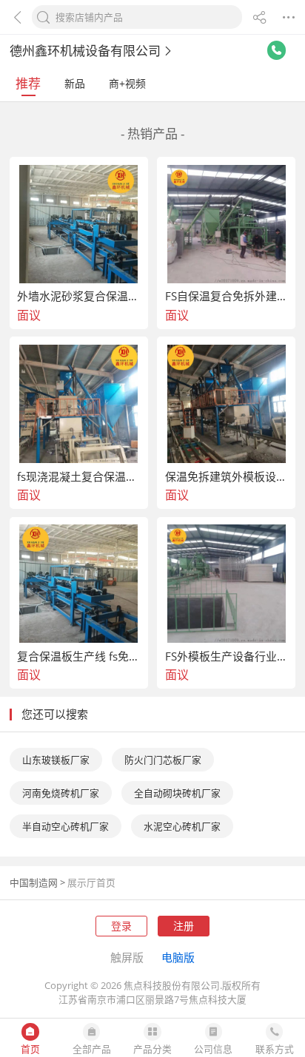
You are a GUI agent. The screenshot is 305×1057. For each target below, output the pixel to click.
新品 (74, 83)
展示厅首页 (91, 882)
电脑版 (178, 957)
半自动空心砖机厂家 (65, 826)
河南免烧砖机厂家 (60, 793)
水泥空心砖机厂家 (182, 826)
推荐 (28, 83)
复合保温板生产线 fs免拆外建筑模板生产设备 (78, 656)
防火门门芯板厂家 (162, 759)
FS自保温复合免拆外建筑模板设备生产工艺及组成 (226, 296)
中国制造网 (34, 882)
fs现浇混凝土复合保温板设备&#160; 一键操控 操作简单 (78, 476)
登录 (121, 926)
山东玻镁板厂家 (56, 759)
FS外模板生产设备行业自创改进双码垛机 (226, 656)
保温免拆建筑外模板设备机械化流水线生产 (226, 476)
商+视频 (127, 83)
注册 (183, 926)
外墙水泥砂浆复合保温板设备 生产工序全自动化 (78, 296)
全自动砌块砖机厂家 (177, 793)
